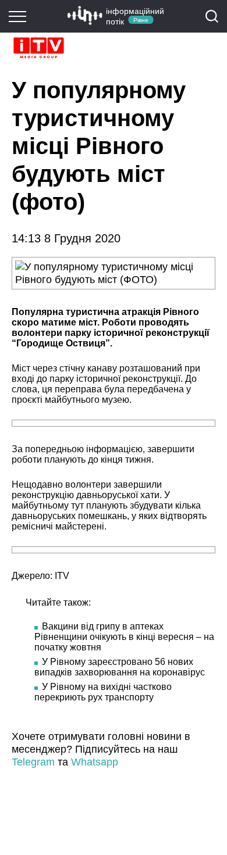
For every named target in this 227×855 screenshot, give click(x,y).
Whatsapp (94, 762)
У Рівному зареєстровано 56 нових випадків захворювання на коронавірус (119, 667)
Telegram (33, 762)
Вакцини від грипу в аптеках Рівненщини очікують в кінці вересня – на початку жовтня (124, 636)
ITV (62, 576)
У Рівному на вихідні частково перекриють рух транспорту (103, 692)
